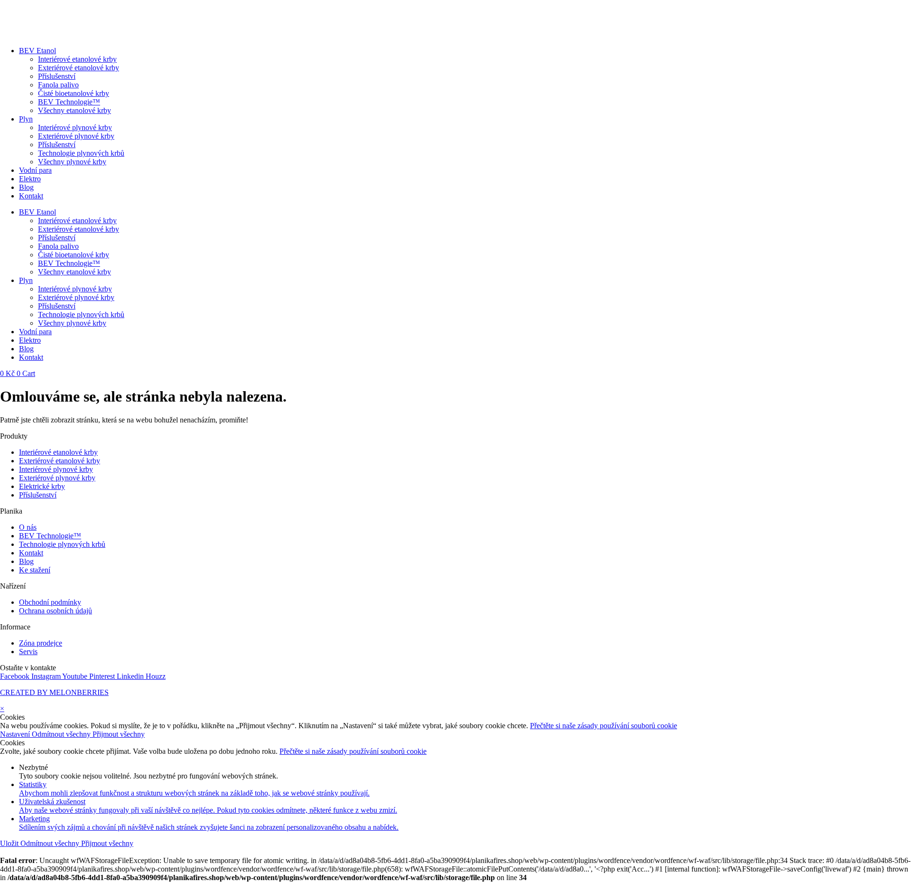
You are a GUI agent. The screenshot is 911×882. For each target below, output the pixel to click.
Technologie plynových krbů (81, 153)
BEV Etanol (37, 51)
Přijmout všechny (119, 734)
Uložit (10, 843)
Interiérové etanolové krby (77, 59)
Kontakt (31, 196)
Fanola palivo (58, 85)
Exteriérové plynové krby (76, 136)
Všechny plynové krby (72, 162)
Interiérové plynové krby (75, 127)
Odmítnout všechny (62, 734)
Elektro (30, 179)
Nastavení (16, 734)
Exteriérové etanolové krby (78, 68)
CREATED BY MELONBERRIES (54, 692)
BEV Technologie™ (69, 102)
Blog (26, 187)
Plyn (26, 119)
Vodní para (35, 170)
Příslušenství (56, 76)
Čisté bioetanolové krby (73, 93)
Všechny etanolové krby (74, 110)
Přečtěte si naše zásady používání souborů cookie (603, 726)
